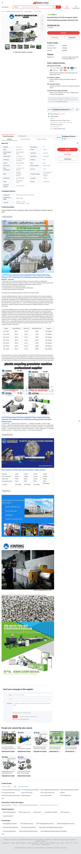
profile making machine (46, 795)
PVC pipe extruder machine (8, 792)
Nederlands (52, 843)
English (12, 843)
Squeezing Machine (26, 795)
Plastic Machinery (28, 11)
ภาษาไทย (75, 843)
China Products (14, 839)
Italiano (41, 843)
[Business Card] (77, 143)
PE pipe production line (26, 792)
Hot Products (6, 839)
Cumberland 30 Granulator (50, 812)
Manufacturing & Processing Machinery (14, 11)
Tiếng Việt (38, 844)
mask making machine (65, 795)
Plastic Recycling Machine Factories (45, 823)
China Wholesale (38, 839)
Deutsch (46, 843)
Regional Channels (64, 839)
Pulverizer (62, 792)
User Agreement (49, 847)
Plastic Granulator (38, 11)
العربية (58, 843)
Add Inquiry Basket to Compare (23, 52)
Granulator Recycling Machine (28, 827)
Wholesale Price (47, 839)
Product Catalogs (23, 786)
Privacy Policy (64, 847)
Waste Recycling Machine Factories (65, 823)
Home (3, 11)
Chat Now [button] (73, 37)
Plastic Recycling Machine (9, 812)
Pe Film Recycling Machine (9, 831)
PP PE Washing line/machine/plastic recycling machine (30, 789)
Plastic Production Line (24, 812)
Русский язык (35, 843)
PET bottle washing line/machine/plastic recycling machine (11, 789)
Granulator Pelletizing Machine (10, 827)
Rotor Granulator (65, 812)
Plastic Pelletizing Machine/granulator (49, 789)
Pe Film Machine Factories (26, 823)
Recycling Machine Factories (10, 823)
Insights (43, 841)
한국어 (62, 843)
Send (15, 716)
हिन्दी (71, 843)
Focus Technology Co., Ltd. (30, 847)
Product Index (73, 839)
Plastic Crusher (37, 812)
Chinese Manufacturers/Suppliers (26, 839)
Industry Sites (55, 839)
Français (29, 843)
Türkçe (32, 844)
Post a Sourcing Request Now (21, 719)
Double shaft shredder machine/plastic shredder (11, 795)
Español (17, 843)
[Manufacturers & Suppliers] (40, 2)
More (3, 834)
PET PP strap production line (47, 792)
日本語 (66, 843)
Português (23, 843)
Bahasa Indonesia (46, 844)
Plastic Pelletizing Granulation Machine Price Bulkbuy (54, 831)
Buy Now (63, 33)
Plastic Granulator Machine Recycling (28, 831)
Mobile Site (38, 841)
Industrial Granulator (8, 816)
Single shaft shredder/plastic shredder (69, 789)
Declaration (56, 847)
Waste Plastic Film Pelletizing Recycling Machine (51, 827)
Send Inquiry (55, 37)
